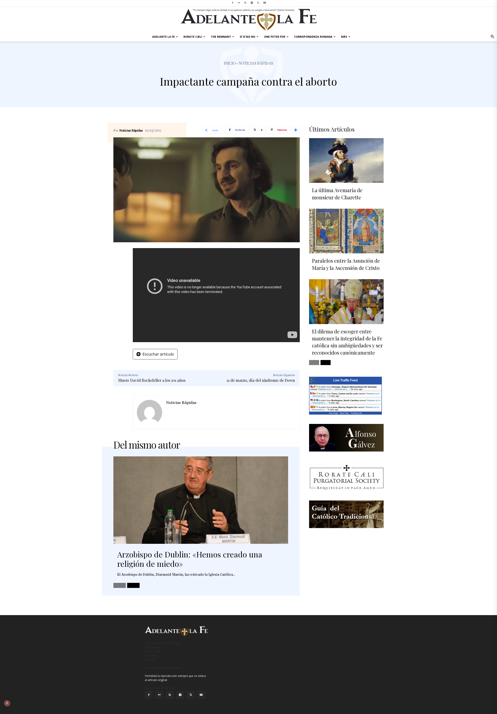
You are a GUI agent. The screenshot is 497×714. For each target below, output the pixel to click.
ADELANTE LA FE (163, 36)
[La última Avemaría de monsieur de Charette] (346, 160)
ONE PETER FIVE (274, 36)
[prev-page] (119, 585)
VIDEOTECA (152, 651)
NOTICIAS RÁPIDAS (256, 63)
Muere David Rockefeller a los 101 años (152, 380)
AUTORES (151, 655)
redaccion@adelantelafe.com (163, 668)
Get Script (333, 413)
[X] (258, 2)
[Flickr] (239, 2)
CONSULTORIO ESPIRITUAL (162, 643)
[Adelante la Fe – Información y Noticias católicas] (248, 20)
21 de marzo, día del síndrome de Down (260, 380)
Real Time (344, 413)
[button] (492, 37)
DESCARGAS (153, 647)
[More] (296, 130)
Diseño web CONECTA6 (160, 688)
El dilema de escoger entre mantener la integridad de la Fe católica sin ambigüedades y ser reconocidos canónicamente (347, 342)
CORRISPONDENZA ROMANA (313, 36)
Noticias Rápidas (131, 130)
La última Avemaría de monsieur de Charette (337, 194)
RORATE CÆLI (192, 36)
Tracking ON (356, 413)
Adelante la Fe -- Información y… (333, 389)
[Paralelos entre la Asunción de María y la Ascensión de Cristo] (346, 231)
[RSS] (245, 2)
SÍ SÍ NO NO (247, 36)
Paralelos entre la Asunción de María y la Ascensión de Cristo (346, 264)
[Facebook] (232, 2)
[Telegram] (252, 2)
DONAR (150, 659)
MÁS (344, 36)
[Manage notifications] (7, 703)
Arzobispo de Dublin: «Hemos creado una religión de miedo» (189, 559)
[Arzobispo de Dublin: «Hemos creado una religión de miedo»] (200, 500)
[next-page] (133, 585)
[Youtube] (265, 2)
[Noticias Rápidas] (149, 412)
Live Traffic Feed (345, 380)
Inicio (230, 63)
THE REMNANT (221, 36)
